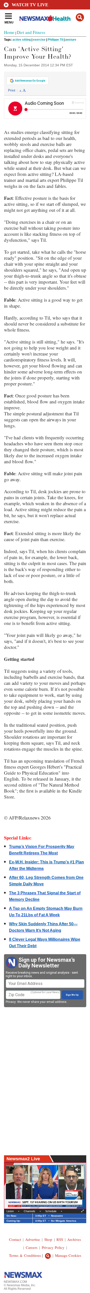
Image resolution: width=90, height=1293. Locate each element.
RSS (59, 1239)
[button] (80, 17)
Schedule (50, 1211)
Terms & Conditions (25, 1255)
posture (70, 39)
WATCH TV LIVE (30, 4)
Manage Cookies (68, 1255)
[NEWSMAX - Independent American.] (45, 18)
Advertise (32, 1239)
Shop (48, 1239)
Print (11, 90)
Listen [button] (10, 1211)
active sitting (21, 39)
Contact (15, 1239)
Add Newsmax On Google (30, 80)
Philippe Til (55, 39)
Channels (29, 1211)
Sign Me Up (72, 995)
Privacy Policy (53, 1247)
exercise (39, 39)
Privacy (11, 1002)
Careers (32, 1247)
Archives (74, 1239)
